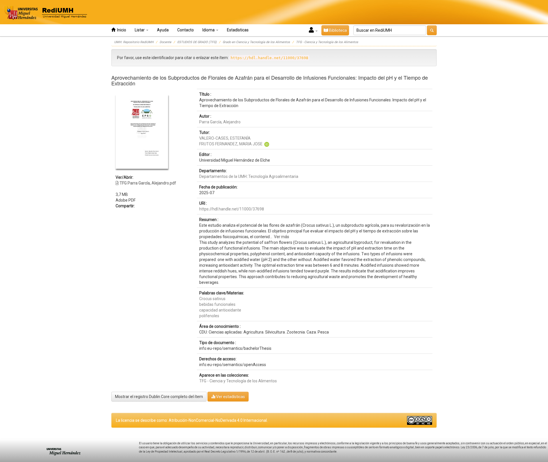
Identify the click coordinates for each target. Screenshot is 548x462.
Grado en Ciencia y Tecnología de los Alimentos (256, 42)
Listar (140, 30)
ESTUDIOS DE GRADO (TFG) (197, 42)
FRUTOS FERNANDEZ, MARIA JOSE (231, 144)
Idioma (208, 30)
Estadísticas (238, 30)
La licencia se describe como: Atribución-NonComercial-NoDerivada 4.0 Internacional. (192, 420)
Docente (165, 42)
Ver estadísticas (230, 396)
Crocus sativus (212, 298)
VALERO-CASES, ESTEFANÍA (225, 138)
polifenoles (209, 316)
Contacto (185, 30)
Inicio (120, 30)
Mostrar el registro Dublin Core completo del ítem (159, 396)
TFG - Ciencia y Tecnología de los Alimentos (327, 42)
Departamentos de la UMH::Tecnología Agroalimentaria (248, 176)
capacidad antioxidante (220, 310)
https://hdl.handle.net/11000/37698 (231, 209)
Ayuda (163, 30)
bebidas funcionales (217, 304)
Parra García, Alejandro (220, 122)
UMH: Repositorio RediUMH (134, 42)
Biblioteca (337, 30)
